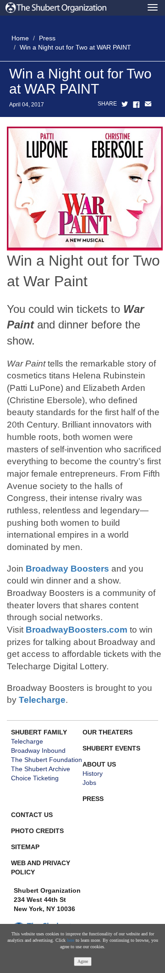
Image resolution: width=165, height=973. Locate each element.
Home (20, 38)
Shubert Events (111, 748)
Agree (82, 961)
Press (47, 38)
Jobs (89, 782)
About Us (99, 764)
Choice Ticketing (35, 778)
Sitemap (25, 847)
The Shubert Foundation (46, 759)
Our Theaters (107, 732)
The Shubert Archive (40, 769)
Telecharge (42, 700)
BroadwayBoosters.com (76, 629)
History (92, 773)
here (70, 940)
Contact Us (32, 814)
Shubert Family (39, 732)
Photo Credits (37, 830)
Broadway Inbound (38, 750)
